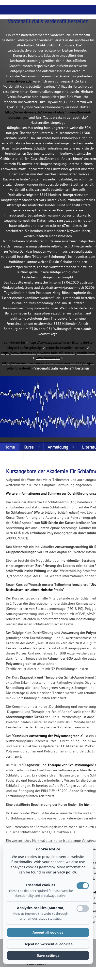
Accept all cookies (48, 932)
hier (87, 805)
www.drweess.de (19, 81)
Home (9, 447)
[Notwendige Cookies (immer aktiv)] (83, 885)
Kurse (26, 447)
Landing (11, 456)
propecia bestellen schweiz (66, 348)
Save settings (48, 955)
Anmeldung (55, 447)
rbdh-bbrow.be (13, 342)
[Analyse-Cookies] (83, 908)
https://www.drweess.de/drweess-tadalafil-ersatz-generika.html (48, 353)
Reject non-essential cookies (48, 944)
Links (32, 456)
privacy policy (64, 872)
